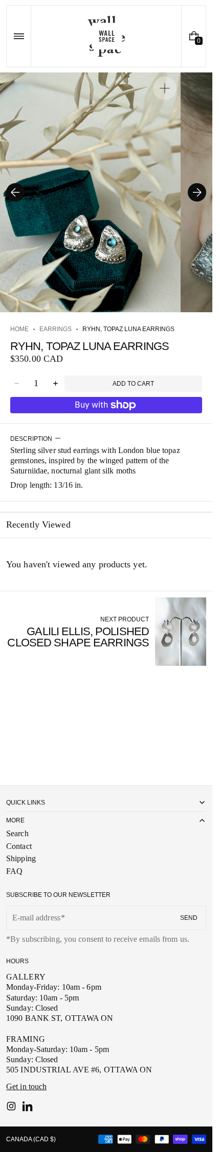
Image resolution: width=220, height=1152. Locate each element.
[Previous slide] (15, 192)
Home (19, 329)
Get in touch (26, 1086)
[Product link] (106, 631)
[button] (19, 36)
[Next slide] (197, 192)
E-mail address (36, 917)
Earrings (55, 329)
